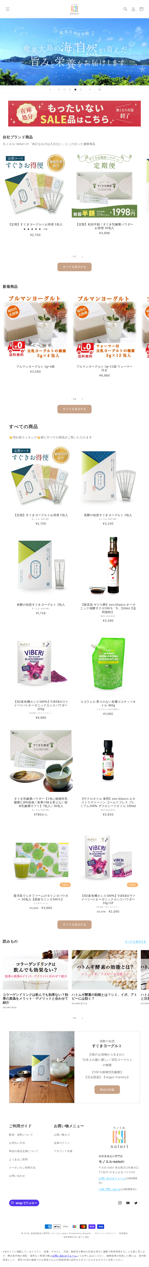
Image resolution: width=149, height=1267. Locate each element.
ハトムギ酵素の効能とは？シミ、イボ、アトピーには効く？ (104, 996)
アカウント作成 (63, 1150)
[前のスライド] (50, 90)
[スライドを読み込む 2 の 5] (64, 89)
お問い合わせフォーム (112, 1178)
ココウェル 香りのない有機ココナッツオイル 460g (108, 703)
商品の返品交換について (23, 1150)
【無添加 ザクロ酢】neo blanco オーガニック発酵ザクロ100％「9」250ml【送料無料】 (108, 608)
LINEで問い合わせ (109, 1189)
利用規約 (123, 1233)
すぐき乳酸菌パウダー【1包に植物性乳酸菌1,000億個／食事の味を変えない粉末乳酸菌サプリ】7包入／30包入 (41, 802)
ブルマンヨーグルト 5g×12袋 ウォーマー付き (104, 368)
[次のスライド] (90, 90)
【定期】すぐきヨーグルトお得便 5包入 (35, 224)
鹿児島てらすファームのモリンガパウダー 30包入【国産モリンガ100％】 (40, 897)
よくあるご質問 (18, 1159)
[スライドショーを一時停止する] (99, 90)
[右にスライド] (82, 257)
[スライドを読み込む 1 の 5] (59, 89)
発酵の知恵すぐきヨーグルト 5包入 (108, 515)
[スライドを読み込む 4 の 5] (75, 89)
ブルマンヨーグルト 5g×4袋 (35, 366)
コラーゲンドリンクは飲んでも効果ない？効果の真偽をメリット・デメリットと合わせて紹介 (35, 998)
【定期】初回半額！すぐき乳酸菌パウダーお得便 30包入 (104, 226)
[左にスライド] (67, 257)
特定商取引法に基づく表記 (76, 1237)
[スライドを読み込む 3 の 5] (70, 89)
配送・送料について (21, 1134)
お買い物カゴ (62, 1134)
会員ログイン (62, 1142)
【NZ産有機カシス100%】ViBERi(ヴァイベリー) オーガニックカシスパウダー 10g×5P (108, 899)
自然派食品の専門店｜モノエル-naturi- (50, 1233)
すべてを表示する (74, 267)
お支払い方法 (17, 1142)
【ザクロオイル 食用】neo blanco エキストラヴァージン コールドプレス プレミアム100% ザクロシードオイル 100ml (108, 802)
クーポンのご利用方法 (22, 1167)
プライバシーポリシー (105, 1233)
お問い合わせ (17, 1175)
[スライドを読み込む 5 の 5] (81, 89)
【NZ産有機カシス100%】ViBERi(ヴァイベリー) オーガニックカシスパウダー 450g (41, 705)
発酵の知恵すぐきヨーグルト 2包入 (41, 604)
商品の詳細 (107, 1089)
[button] (8, 9)
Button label (74, 51)
